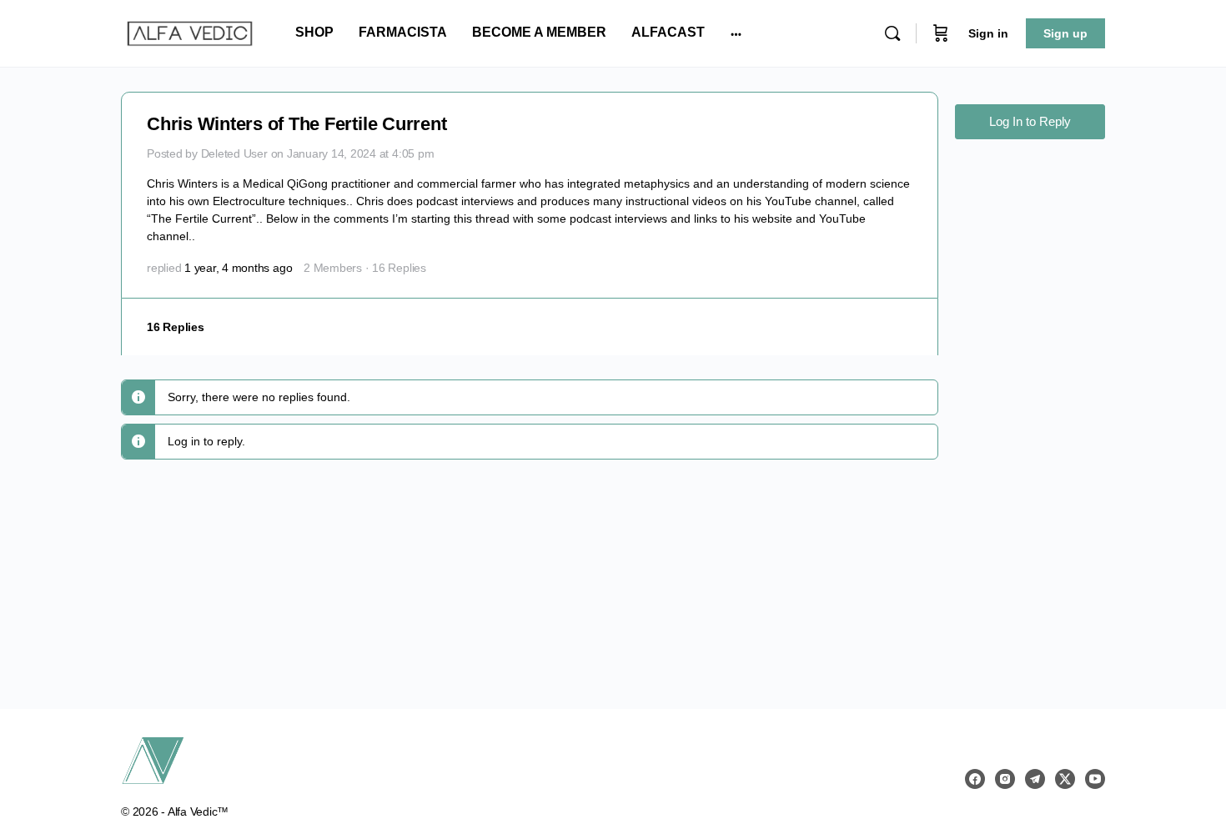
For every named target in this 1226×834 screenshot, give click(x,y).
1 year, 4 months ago (238, 267)
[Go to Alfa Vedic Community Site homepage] (189, 31)
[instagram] (1005, 779)
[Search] (892, 33)
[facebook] (975, 779)
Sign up (1065, 33)
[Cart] (941, 33)
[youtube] (1095, 779)
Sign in (988, 33)
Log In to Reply (1030, 121)
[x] (1065, 779)
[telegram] (1035, 779)
